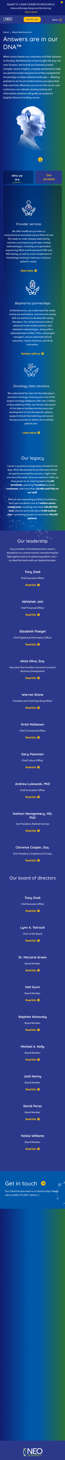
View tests (27, 271)
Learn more (31, 12)
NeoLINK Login (32, 19)
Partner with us (30, 354)
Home (6, 32)
